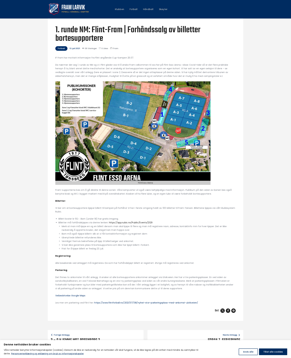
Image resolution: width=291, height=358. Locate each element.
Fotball (61, 48)
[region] (145, 349)
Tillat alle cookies (273, 351)
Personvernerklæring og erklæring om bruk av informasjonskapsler (47, 353)
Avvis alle (248, 351)
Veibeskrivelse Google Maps (70, 295)
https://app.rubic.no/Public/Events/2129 (130, 222)
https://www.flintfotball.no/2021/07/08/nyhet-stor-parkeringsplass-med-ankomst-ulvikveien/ (146, 302)
